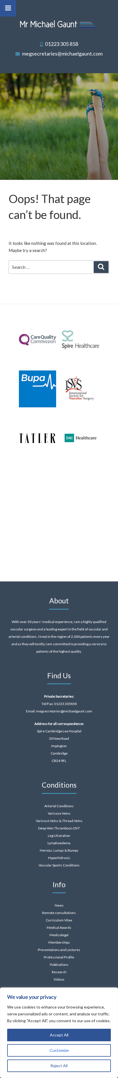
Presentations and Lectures (59, 950)
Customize (59, 1050)
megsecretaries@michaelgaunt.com (62, 53)
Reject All (59, 1065)
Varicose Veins (59, 813)
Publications (59, 964)
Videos (59, 979)
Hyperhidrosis (59, 858)
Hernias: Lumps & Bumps (59, 850)
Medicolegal (59, 935)
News (59, 905)
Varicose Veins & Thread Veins (59, 821)
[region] (59, 1032)
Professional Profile (59, 957)
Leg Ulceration (59, 835)
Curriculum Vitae (59, 920)
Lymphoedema (59, 843)
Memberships (59, 942)
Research (59, 972)
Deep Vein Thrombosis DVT (59, 828)
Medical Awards (59, 927)
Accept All (59, 1034)
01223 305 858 (61, 44)
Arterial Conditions (59, 806)
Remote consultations (59, 913)
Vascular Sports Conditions (59, 865)
